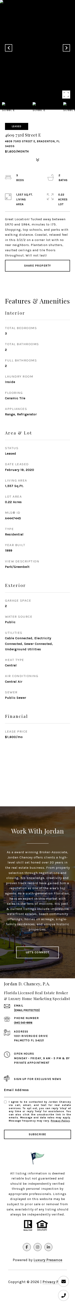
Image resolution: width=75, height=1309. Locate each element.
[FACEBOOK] (27, 1247)
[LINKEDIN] (48, 1247)
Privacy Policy (60, 1120)
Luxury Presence (48, 1260)
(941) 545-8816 (23, 1022)
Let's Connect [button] (37, 952)
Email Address (16, 1090)
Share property (37, 265)
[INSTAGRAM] (38, 1247)
